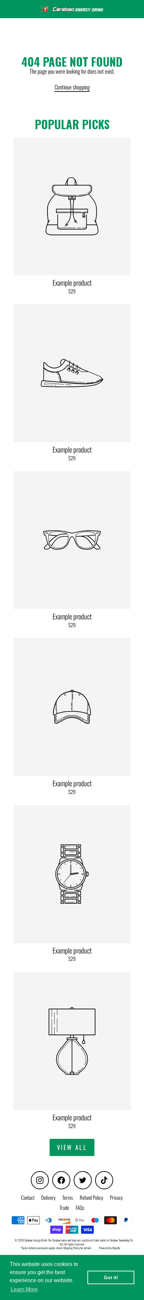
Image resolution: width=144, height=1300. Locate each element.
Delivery (48, 1197)
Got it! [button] (111, 1277)
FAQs (80, 1207)
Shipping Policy (71, 1247)
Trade (64, 1207)
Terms (67, 1197)
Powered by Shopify (109, 1247)
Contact (27, 1197)
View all (72, 1147)
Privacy (116, 1197)
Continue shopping (72, 87)
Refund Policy (91, 1197)
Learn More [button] (24, 1289)
